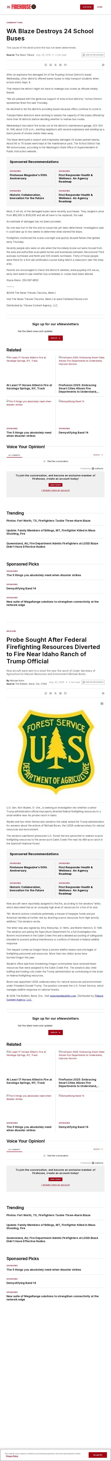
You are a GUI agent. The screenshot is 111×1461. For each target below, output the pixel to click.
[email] (65, 65)
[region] (55, 462)
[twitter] (55, 65)
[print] (103, 65)
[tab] (14, 455)
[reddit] (60, 65)
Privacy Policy (12, 1456)
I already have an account (55, 490)
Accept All (97, 1455)
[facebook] (45, 65)
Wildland (11, 631)
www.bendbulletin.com (63, 995)
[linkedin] (50, 65)
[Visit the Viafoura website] (97, 468)
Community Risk (14, 23)
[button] (8, 7)
